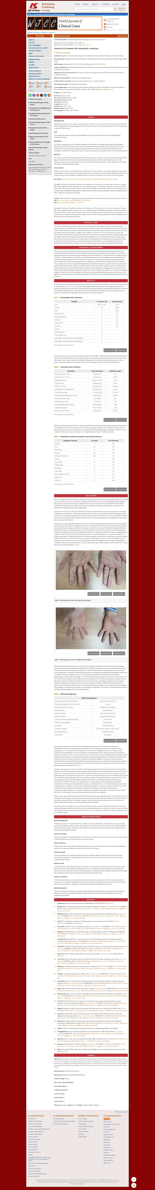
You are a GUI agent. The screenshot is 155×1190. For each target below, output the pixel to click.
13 (86, 670)
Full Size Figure (106, 594)
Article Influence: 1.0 (92, 1005)
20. (55, 1028)
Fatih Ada (57, 52)
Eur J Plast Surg (105, 1008)
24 (64, 782)
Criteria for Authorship (34, 1139)
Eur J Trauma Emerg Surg (75, 983)
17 (100, 687)
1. (54, 903)
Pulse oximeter (113, 179)
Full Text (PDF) (111, 948)
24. (55, 1049)
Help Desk (106, 4)
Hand (107, 179)
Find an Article (82, 1129)
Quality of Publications (34, 1171)
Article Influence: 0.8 (114, 908)
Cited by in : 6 (101, 908)
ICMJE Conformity (108, 1134)
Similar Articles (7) (35, 71)
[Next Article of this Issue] (51, 36)
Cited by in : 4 (115, 916)
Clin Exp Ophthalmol (112, 906)
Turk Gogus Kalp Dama (102, 1028)
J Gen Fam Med (94, 974)
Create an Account (33, 1136)
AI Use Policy (31, 1118)
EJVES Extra (111, 932)
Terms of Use (107, 1163)
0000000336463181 (99, 64)
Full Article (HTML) (35, 51)
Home (77, 4)
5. (54, 926)
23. (55, 1044)
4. (54, 921)
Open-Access (31, 1166)
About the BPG (108, 1121)
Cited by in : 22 (66, 985)
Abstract (32, 40)
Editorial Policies (32, 1142)
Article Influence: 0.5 (104, 976)
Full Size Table (121, 350)
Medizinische (90, 903)
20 (83, 761)
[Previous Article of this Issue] (28, 36)
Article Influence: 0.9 (76, 943)
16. (55, 1001)
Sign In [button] (95, 4)
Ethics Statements (33, 1149)
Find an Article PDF (83, 1131)
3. (54, 914)
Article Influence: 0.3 (83, 1041)
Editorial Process (32, 1144)
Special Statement (108, 1160)
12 (82, 542)
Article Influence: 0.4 (106, 934)
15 (124, 676)
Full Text (77, 908)
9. (54, 954)
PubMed (31, 62)
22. (55, 1039)
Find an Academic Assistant (85, 1126)
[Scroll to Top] (133, 1179)
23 (62, 782)
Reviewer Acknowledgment (60, 1124)
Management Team (109, 1137)
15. (55, 994)
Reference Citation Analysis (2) (39, 79)
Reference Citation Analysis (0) (75, 918)
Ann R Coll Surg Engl (106, 954)
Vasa (78, 941)
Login (123, 4)
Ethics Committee (33, 1147)
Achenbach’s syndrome (68, 179)
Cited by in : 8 (93, 934)
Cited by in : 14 (117, 961)
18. (55, 1014)
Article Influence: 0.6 (99, 928)
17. (55, 1008)
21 (78, 765)
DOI (72, 908)
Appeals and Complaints (34, 1124)
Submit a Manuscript (33, 1176)
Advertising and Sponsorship (111, 1124)
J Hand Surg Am (99, 988)
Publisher (106, 1152)
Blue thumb (78, 179)
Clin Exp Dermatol (96, 926)
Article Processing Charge (35, 1126)
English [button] (85, 4)
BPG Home (106, 1127)
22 (79, 765)
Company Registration (110, 1129)
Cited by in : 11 (79, 1005)
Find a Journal (82, 1124)
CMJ (93, 1039)
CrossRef (32, 65)
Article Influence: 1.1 (92, 1046)
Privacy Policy (107, 1147)
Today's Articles (82, 1136)
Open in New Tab (110, 350)
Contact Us (106, 1132)
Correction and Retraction (35, 1134)
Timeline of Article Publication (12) (35, 75)
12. (55, 974)
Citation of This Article (36, 56)
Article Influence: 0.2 (101, 1010)
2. (54, 906)
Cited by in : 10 (116, 996)
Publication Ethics (108, 1150)
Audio (31, 53)
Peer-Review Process (58, 1118)
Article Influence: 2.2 (79, 985)
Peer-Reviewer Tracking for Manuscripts (64, 1121)
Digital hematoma (88, 179)
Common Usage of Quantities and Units (39, 1129)
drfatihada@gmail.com (106, 89)
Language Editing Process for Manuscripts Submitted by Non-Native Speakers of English (39, 1159)
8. (54, 946)
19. (55, 1021)
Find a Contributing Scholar (85, 1121)
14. (55, 988)
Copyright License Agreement (36, 1131)
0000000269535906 (76, 64)
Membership (107, 1139)
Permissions (107, 1145)
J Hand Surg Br (70, 1023)
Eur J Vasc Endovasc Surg (86, 1016)
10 (112, 538)
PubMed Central (34, 59)
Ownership (107, 1142)
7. (54, 939)
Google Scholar (34, 68)
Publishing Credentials (110, 1155)
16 (85, 685)
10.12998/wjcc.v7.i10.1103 (83, 45)
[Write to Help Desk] (133, 1185)
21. (55, 1031)
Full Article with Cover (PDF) (38, 48)
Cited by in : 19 (85, 928)
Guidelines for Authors (34, 1152)
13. (55, 981)
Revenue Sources (108, 1157)
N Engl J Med (91, 1044)
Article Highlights (35, 45)
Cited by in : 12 (89, 968)
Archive (36, 32)
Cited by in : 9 (63, 943)
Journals (115, 4)
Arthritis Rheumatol (90, 1003)
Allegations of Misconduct (35, 1121)
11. (55, 966)
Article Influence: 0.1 (91, 1018)
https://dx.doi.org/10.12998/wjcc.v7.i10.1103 (70, 202)
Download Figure (119, 594)
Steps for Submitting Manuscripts (37, 1173)
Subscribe (81, 1134)
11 (80, 542)
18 (62, 748)
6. (54, 932)
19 (79, 750)
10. (55, 959)
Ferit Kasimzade (65, 52)
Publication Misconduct (34, 1168)
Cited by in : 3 (70, 1041)
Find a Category (82, 1118)
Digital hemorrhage (99, 179)
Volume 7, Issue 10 (47, 32)
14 (83, 676)
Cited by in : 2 (88, 1010)
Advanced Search (122, 9)
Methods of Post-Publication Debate (38, 1163)
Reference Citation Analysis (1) (96, 985)
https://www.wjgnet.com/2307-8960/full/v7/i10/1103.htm (74, 200)
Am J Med (103, 966)
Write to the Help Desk (121, 1112)
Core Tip (31, 42)
